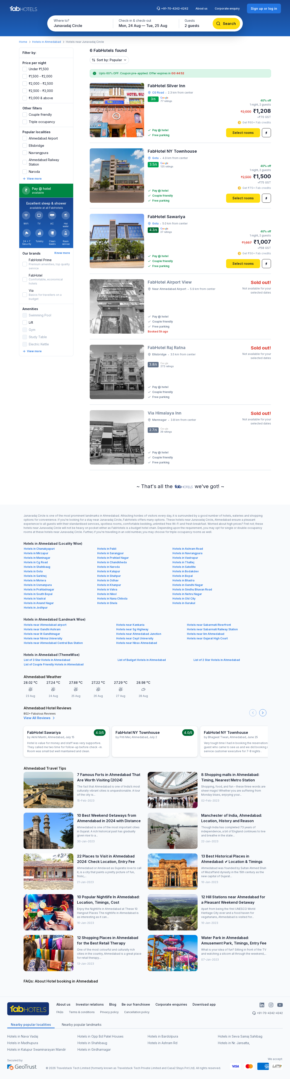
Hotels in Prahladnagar (39, 589)
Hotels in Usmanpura (38, 585)
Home (23, 41)
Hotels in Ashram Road (187, 548)
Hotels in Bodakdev (185, 571)
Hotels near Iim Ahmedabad (205, 634)
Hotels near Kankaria (130, 624)
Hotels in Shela (107, 603)
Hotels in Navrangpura (187, 553)
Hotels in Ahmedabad (46, 41)
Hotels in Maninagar (37, 557)
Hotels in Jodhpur (36, 607)
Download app (204, 1004)
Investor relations (90, 1004)
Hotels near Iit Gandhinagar (42, 634)
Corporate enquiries (171, 1004)
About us (202, 8)
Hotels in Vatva (107, 589)
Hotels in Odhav (107, 580)
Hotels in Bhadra (183, 580)
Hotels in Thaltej (183, 562)
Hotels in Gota (33, 571)
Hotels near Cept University (134, 638)
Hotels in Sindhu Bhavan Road (192, 589)
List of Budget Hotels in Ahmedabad (142, 660)
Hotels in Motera (35, 580)
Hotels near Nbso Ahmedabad (136, 643)
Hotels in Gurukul (183, 603)
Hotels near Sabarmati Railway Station (212, 629)
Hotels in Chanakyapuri (39, 548)
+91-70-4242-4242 (174, 8)
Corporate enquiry (227, 8)
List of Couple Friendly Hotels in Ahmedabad (54, 664)
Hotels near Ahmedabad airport (45, 624)
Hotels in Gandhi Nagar (187, 585)
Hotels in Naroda (108, 566)
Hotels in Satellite (184, 566)
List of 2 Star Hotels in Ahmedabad (216, 660)
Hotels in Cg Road (36, 562)
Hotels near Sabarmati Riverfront (209, 624)
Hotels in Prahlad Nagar (113, 557)
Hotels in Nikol (106, 594)
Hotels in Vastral (35, 598)
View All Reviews (37, 718)
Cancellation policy (137, 1012)
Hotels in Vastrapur (185, 557)
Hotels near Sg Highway (132, 629)
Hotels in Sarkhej (35, 576)
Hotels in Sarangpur (110, 553)
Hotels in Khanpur (109, 585)
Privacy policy (109, 1012)
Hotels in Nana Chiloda (112, 598)
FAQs (59, 1012)
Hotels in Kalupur (108, 571)
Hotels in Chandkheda (112, 562)
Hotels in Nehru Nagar (187, 594)
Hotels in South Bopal (38, 594)
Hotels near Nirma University (43, 638)
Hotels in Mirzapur (36, 553)
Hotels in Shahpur (109, 576)
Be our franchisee (136, 1004)
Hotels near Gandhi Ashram (42, 629)
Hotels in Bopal (182, 576)
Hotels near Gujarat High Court (207, 638)
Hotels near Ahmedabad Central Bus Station (53, 643)
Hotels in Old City (184, 598)
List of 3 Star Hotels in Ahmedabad (47, 660)
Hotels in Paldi (106, 548)
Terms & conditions (82, 1012)
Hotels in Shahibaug (37, 566)
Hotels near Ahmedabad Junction (138, 634)
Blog (112, 1004)
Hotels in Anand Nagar (39, 603)
